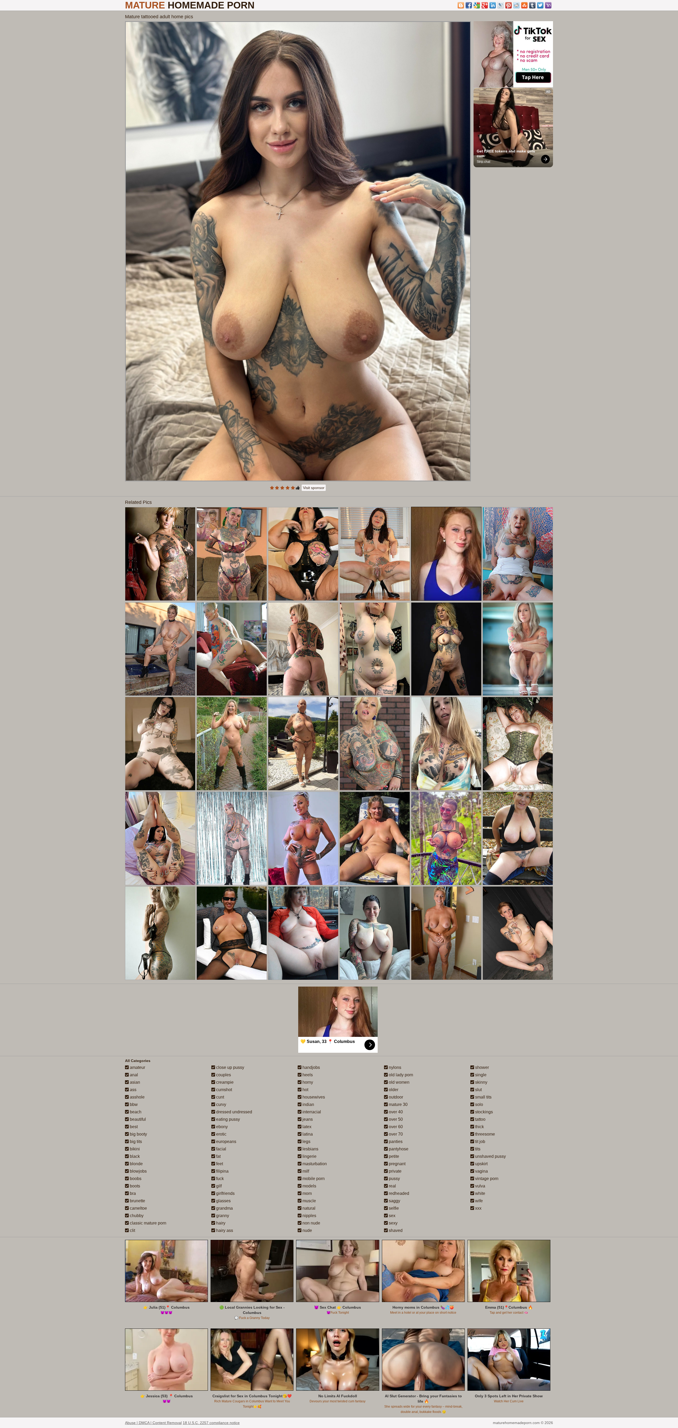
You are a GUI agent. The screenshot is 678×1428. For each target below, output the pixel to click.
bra (132, 1193)
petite (393, 1156)
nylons (394, 1067)
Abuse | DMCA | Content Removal (153, 1423)
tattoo (479, 1119)
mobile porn (313, 1178)
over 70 (395, 1134)
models (308, 1186)
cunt (219, 1097)
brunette (137, 1201)
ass (132, 1089)
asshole (137, 1097)
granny (222, 1215)
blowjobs (138, 1171)
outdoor (395, 1097)
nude (306, 1230)
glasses (223, 1201)
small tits (483, 1097)
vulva (479, 1186)
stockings (483, 1112)
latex (306, 1126)
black (134, 1156)
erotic (220, 1134)
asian (134, 1082)
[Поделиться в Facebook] (469, 5)
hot (304, 1089)
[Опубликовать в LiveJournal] (500, 5)
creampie (224, 1082)
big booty (138, 1134)
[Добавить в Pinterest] (508, 5)
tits (477, 1149)
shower (481, 1067)
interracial (311, 1112)
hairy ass (224, 1230)
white (479, 1193)
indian (307, 1104)
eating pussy (227, 1119)
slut (478, 1089)
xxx (477, 1208)
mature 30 (398, 1104)
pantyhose (398, 1149)
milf (305, 1171)
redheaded (398, 1193)
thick (479, 1126)
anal (133, 1075)
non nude (310, 1223)
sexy (393, 1223)
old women (398, 1082)
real (392, 1186)
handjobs (310, 1067)
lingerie (308, 1156)
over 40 (395, 1112)
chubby (136, 1215)
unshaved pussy (490, 1156)
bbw (133, 1104)
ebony (221, 1126)
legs (305, 1141)
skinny (480, 1082)
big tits (135, 1141)
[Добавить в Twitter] (540, 5)
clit (132, 1230)
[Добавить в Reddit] (516, 5)
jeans (307, 1119)
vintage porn (486, 1178)
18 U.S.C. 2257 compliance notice (211, 1423)
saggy (394, 1201)
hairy (220, 1223)
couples (223, 1075)
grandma (224, 1208)
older (393, 1089)
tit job (479, 1141)
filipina (222, 1171)
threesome (484, 1134)
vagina (481, 1171)
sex (391, 1215)
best (133, 1126)
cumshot (223, 1089)
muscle (308, 1201)
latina (307, 1134)
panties (395, 1141)
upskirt (481, 1164)
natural (308, 1208)
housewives (313, 1097)
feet (219, 1164)
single (480, 1075)
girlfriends (225, 1193)
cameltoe (138, 1208)
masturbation (314, 1164)
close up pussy (229, 1067)
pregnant (396, 1164)
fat (218, 1156)
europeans (225, 1141)
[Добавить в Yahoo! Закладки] (548, 5)
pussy (394, 1178)
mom (306, 1193)
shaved (395, 1230)
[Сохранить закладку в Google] (477, 5)
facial (220, 1149)
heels (307, 1075)
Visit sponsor (313, 488)
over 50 (395, 1119)
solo (478, 1104)
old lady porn (400, 1075)
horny (307, 1082)
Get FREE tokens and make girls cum (506, 153)
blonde (136, 1164)
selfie (393, 1208)
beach (135, 1112)
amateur (137, 1067)
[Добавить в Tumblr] (532, 5)
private (395, 1171)
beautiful (137, 1119)
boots (134, 1186)
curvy (220, 1104)
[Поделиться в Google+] (484, 5)
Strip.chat (483, 162)
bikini (134, 1149)
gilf (218, 1186)
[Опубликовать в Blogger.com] (461, 5)
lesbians (309, 1149)
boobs (135, 1178)
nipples (308, 1215)
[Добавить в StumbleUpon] (524, 5)
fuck (219, 1178)
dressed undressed (233, 1112)
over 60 (395, 1126)
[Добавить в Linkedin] (492, 5)
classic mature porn (147, 1223)
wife (478, 1201)
